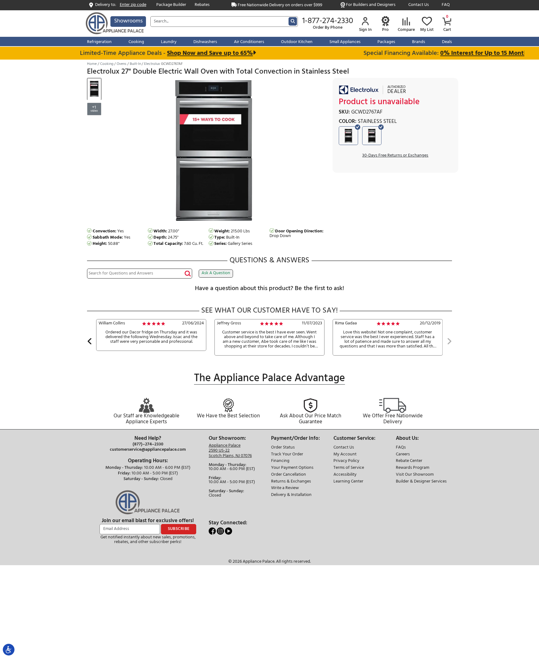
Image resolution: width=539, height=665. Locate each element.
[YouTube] (228, 531)
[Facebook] (213, 531)
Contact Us (418, 5)
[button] (89, 342)
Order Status (283, 447)
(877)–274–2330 (148, 444)
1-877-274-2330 (327, 21)
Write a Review (285, 488)
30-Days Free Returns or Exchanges (395, 155)
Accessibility (345, 475)
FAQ (446, 5)
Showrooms (128, 21)
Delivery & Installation (291, 495)
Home (92, 64)
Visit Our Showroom (415, 475)
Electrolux (152, 64)
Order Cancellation (288, 475)
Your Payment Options (292, 468)
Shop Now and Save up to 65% (201, 53)
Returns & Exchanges (291, 481)
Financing (280, 461)
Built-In (135, 64)
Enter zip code (133, 5)
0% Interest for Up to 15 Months (477, 53)
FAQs (401, 447)
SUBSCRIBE (179, 529)
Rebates (202, 5)
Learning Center (348, 481)
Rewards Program (412, 468)
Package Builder (171, 5)
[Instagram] (221, 531)
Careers (403, 454)
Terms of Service (348, 468)
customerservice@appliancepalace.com (148, 450)
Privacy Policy (346, 461)
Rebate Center (409, 461)
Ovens (121, 64)
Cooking (107, 64)
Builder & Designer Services (421, 481)
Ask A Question (216, 273)
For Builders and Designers (371, 5)
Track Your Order (287, 454)
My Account (345, 454)
